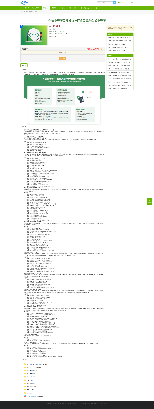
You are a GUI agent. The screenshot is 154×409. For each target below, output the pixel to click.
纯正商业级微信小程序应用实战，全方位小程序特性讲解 (123, 85)
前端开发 (31, 11)
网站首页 (26, 8)
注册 (126, 2)
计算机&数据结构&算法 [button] (86, 8)
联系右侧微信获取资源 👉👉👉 (96, 49)
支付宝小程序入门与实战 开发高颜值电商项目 (120, 75)
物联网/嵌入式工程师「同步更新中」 (118, 44)
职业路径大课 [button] (35, 8)
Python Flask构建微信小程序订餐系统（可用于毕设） (122, 82)
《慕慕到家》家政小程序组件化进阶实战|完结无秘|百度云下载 (124, 59)
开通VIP (121, 2)
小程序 (35, 11)
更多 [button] (97, 8)
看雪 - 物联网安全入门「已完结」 (117, 50)
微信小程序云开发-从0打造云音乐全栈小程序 (120, 65)
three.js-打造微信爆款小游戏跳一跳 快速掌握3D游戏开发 (123, 79)
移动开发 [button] (62, 8)
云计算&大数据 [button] (72, 8)
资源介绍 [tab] (24, 65)
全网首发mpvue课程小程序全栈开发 (118, 88)
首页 (27, 11)
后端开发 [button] (54, 8)
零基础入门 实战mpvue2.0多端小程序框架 (119, 62)
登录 (132, 2)
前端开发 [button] (45, 8)
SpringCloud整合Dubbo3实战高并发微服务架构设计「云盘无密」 (125, 37)
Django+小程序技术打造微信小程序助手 (119, 69)
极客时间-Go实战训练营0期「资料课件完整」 (120, 41)
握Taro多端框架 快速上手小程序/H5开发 (119, 72)
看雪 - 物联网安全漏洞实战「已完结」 (118, 47)
